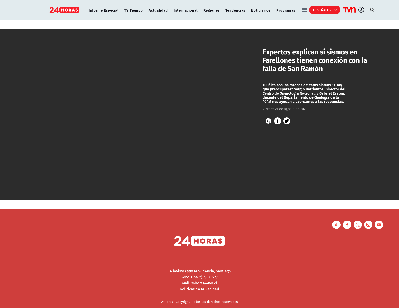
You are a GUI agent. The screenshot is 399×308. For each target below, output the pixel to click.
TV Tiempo (133, 10)
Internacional (186, 10)
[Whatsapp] (268, 120)
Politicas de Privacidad (199, 289)
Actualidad (158, 10)
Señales (324, 9)
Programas (285, 10)
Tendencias (235, 10)
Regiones (211, 10)
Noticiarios (261, 10)
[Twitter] (286, 120)
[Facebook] (277, 120)
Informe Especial (103, 10)
